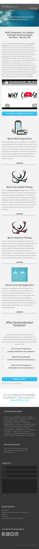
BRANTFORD (31, 419)
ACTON (6, 417)
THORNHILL (7, 433)
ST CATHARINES (31, 430)
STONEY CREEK (17, 432)
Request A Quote (19, 379)
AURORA (24, 417)
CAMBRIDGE (23, 421)
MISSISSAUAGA (22, 426)
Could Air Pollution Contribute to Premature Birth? (15, 512)
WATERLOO (11, 435)
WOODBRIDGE (20, 435)
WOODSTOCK (30, 435)
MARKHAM (8, 426)
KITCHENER (26, 424)
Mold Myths (5, 510)
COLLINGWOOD (8, 422)
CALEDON (16, 421)
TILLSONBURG (16, 433)
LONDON (33, 424)
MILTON (14, 426)
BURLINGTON (8, 421)
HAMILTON (19, 424)
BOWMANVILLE (14, 419)
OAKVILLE (12, 428)
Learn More (19, 163)
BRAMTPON (22, 419)
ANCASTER (16, 417)
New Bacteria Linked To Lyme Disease (12, 518)
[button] (34, 2)
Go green (4, 514)
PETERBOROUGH (9, 430)
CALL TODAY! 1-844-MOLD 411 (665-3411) (19, 113)
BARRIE (30, 417)
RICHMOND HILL (20, 430)
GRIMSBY (6, 424)
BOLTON (6, 419)
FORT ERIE (17, 422)
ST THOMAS (7, 432)
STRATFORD (26, 432)
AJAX (10, 417)
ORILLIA (27, 428)
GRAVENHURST (26, 422)
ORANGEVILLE (20, 428)
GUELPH (12, 424)
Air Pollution (5, 516)
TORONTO (24, 433)
